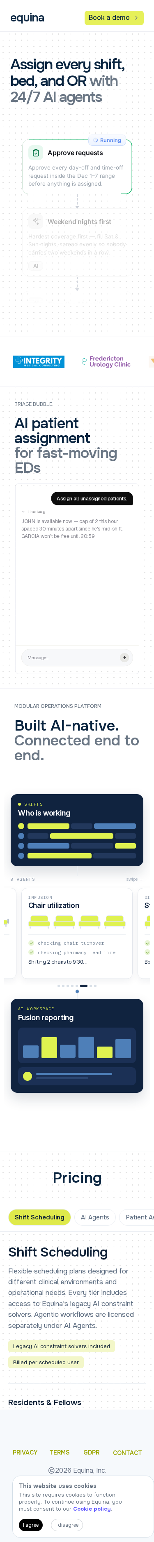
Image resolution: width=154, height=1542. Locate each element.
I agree (31, 1525)
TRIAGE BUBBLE (33, 404)
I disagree (66, 1525)
